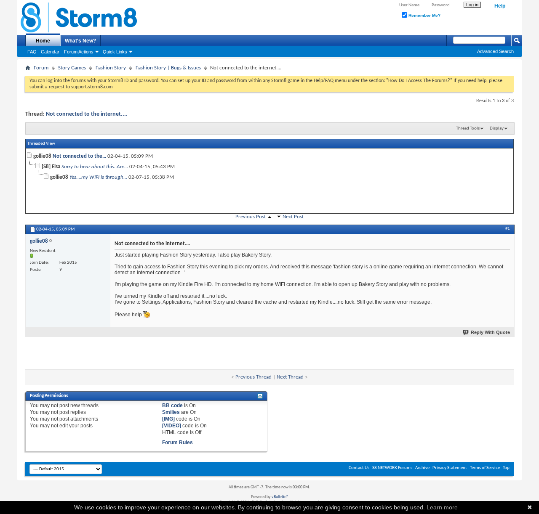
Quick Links (115, 51)
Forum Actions (78, 51)
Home (43, 41)
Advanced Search (495, 51)
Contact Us (359, 468)
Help (499, 6)
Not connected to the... (79, 156)
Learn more (442, 507)
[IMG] (168, 419)
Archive (422, 468)
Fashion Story (111, 68)
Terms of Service (485, 468)
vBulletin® (280, 497)
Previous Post (250, 217)
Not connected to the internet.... (87, 114)
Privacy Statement (449, 468)
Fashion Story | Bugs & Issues (168, 68)
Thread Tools (468, 128)
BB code (172, 405)
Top (506, 468)
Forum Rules (177, 442)
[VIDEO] (171, 426)
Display (497, 128)
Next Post (293, 217)
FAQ (32, 51)
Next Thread (290, 377)
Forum (41, 68)
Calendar (50, 51)
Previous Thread (253, 377)
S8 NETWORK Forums (392, 468)
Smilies (171, 412)
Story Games (72, 68)
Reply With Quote (490, 332)
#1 (507, 228)
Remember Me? (423, 15)
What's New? (80, 41)
